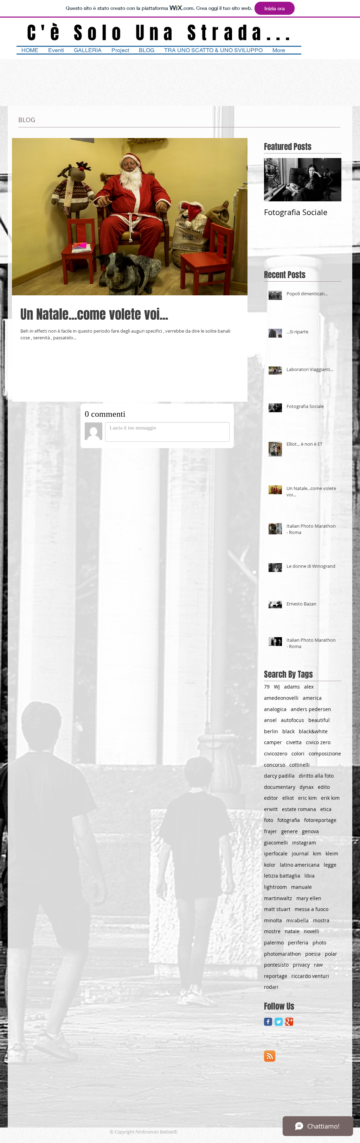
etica (326, 809)
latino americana (300, 864)
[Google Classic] (289, 1022)
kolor (270, 864)
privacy (301, 964)
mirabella (297, 920)
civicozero (275, 753)
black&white (313, 731)
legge (330, 864)
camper (273, 742)
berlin (271, 731)
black (288, 731)
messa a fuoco (311, 909)
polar (331, 953)
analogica (275, 709)
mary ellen (308, 898)
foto (268, 820)
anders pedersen (311, 709)
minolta (273, 920)
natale (292, 931)
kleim (332, 853)
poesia (313, 953)
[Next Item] (330, 179)
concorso (274, 764)
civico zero (318, 742)
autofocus (292, 720)
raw (318, 964)
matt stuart (277, 909)
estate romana (299, 809)
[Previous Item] (275, 179)
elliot (288, 798)
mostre (272, 931)
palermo (274, 942)
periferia (298, 942)
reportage (275, 976)
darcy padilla (279, 775)
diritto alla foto (316, 775)
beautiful (319, 720)
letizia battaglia (282, 875)
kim (317, 853)
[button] (213, 50)
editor (271, 798)
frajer (270, 831)
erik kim (330, 798)
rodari (271, 987)
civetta (294, 742)
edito (324, 787)
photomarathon (282, 953)
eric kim (307, 798)
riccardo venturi (310, 976)
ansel (270, 720)
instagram (304, 842)
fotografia (288, 820)
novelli (311, 931)
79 (267, 686)
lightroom (275, 887)
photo (319, 942)
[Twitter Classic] (279, 1022)
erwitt (271, 809)
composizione (325, 753)
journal (300, 853)
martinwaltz (278, 898)
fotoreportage (320, 820)
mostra (321, 920)
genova (310, 831)
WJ (277, 686)
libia (309, 875)
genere (289, 831)
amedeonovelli (281, 698)
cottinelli (299, 764)
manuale (301, 887)
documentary (279, 787)
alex (309, 686)
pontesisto (276, 964)
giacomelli (276, 842)
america (312, 698)
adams (292, 686)
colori (297, 753)
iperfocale (276, 853)
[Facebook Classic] (268, 1022)
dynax (307, 787)
